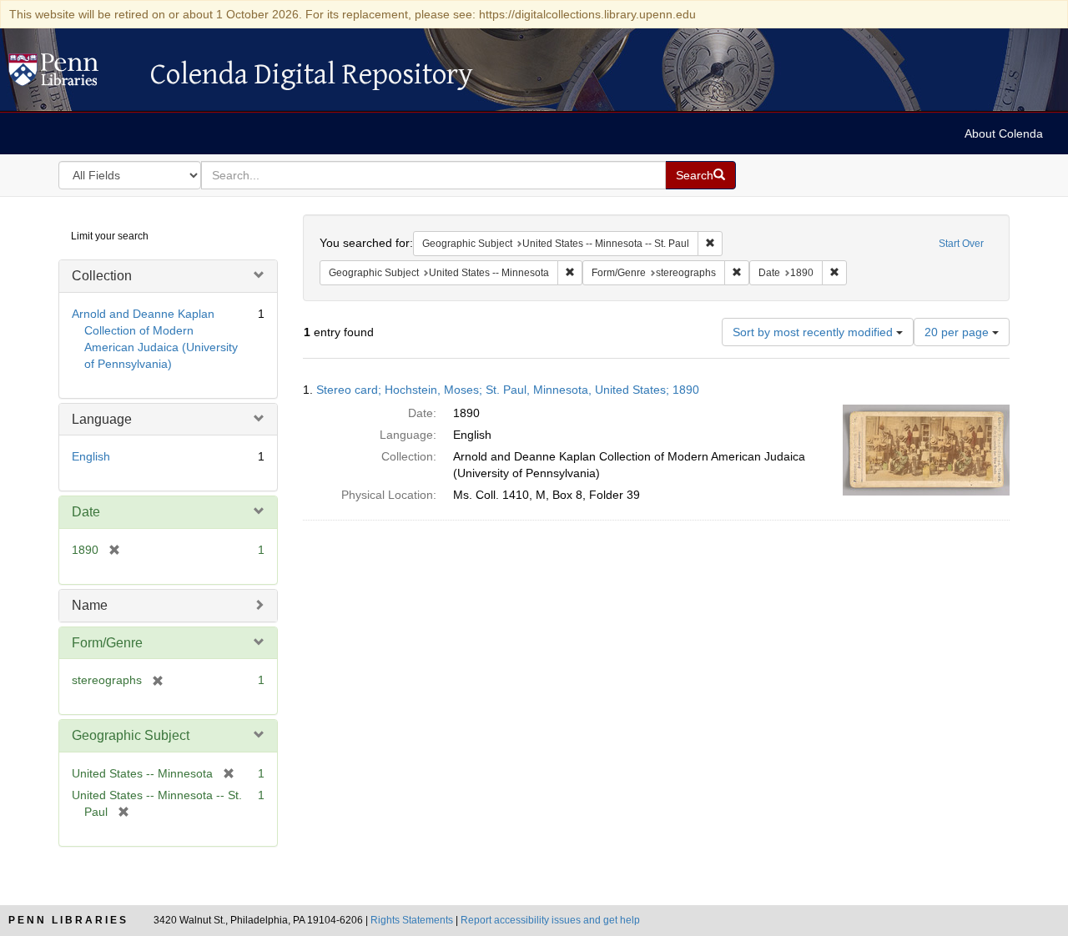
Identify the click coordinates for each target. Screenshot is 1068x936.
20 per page (958, 332)
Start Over (961, 243)
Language (102, 419)
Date (86, 512)
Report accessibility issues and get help (550, 920)
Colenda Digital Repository (71, 74)
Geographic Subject (130, 735)
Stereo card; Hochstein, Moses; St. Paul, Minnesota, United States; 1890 (507, 389)
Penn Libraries (68, 920)
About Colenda (1004, 133)
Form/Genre (107, 643)
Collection (102, 276)
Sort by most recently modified (814, 332)
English (91, 456)
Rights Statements (411, 920)
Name (90, 605)
